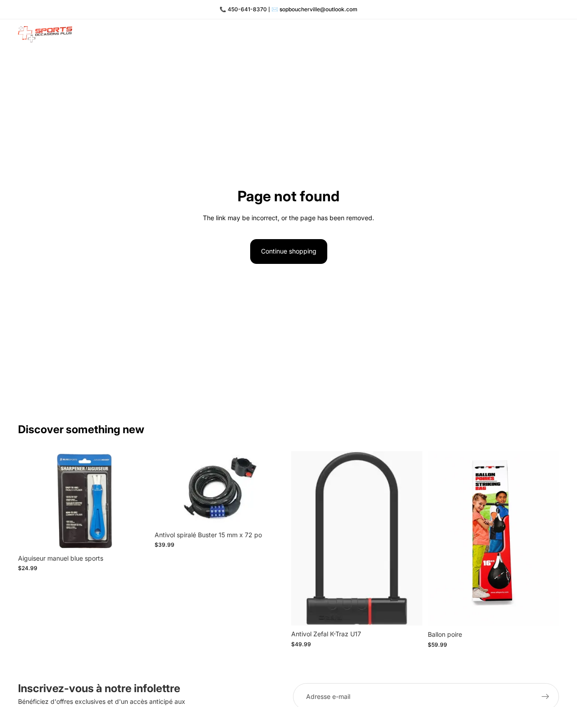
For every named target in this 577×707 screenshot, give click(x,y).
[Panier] (553, 34)
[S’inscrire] (545, 696)
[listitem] (495, 34)
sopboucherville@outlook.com (318, 9)
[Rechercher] (514, 34)
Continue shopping (288, 251)
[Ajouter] (135, 536)
